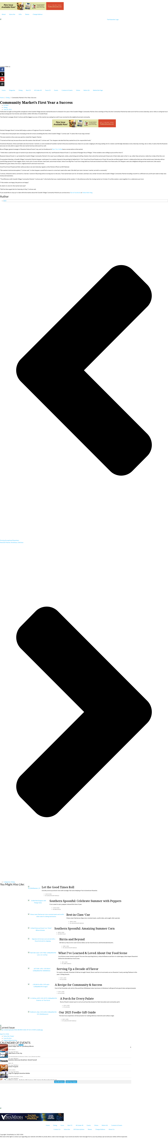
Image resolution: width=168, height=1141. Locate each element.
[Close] (109, 539)
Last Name (62, 568)
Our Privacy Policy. (71, 593)
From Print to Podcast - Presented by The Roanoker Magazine (81, 580)
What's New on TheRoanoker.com (72, 585)
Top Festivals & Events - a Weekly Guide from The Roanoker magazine (84, 582)
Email (61, 551)
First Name (62, 559)
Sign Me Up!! (84, 599)
